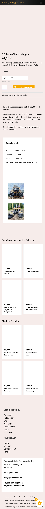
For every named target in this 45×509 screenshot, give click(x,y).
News (6, 443)
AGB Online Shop (25, 503)
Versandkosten (18, 63)
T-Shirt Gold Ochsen (33, 272)
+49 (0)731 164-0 (11, 472)
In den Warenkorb (24, 87)
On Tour (7, 446)
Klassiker (8, 415)
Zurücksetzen (6, 81)
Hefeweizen (9, 418)
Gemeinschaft (10, 449)
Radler (6, 430)
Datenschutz (18, 497)
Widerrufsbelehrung (32, 500)
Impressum (8, 497)
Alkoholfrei (8, 424)
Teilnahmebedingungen (31, 497)
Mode (25, 95)
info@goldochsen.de (13, 478)
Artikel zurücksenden (17, 500)
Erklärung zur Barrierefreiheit (29, 507)
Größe (5, 72)
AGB (6, 500)
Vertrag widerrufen (12, 503)
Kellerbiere (8, 432)
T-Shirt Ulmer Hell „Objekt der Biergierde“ (10, 310)
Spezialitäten (9, 427)
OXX (5, 421)
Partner (7, 452)
